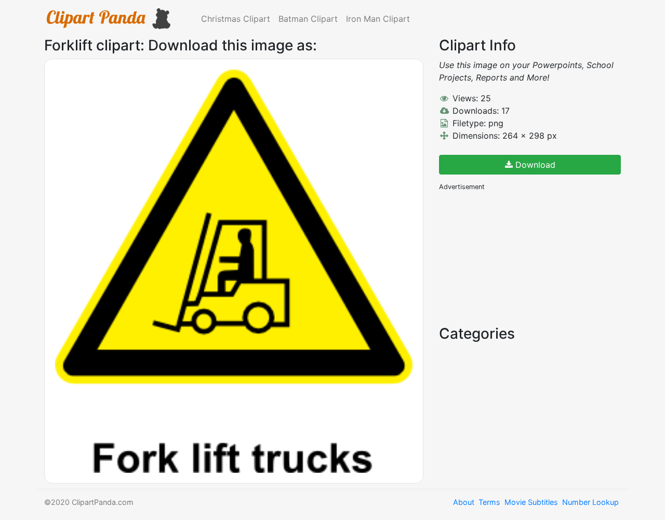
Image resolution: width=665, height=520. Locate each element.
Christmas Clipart (235, 19)
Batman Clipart (308, 19)
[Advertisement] (517, 257)
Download (534, 164)
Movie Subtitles (531, 502)
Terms (489, 502)
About (463, 502)
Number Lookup (590, 502)
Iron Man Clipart (378, 19)
